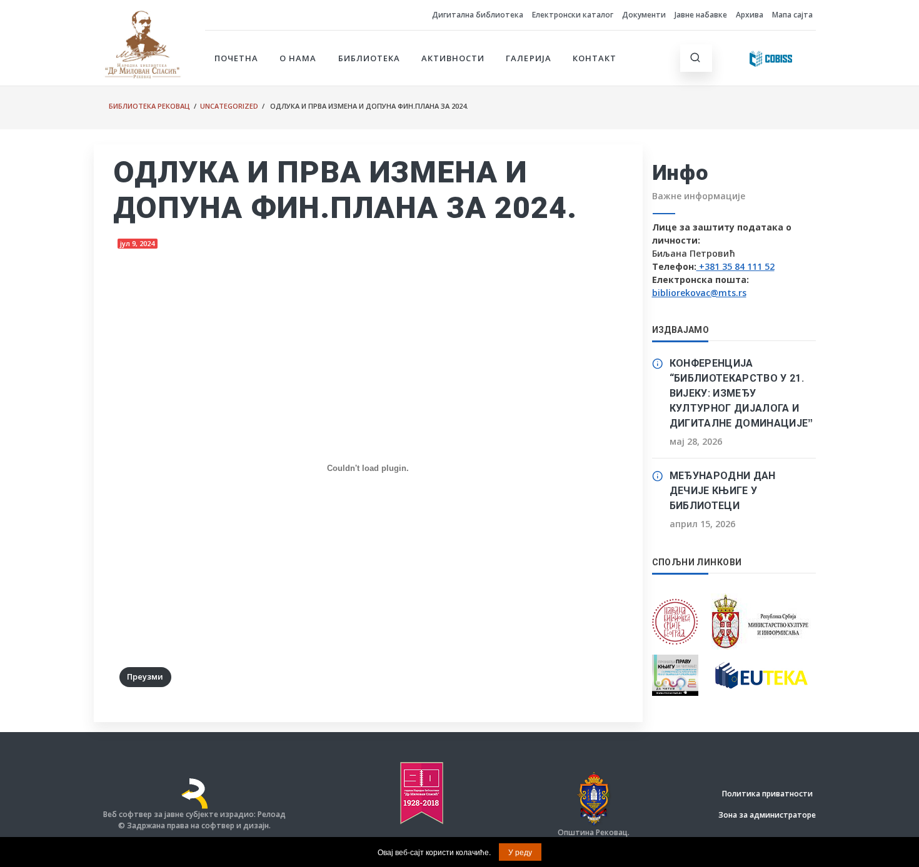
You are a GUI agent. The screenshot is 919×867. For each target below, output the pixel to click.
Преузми (145, 676)
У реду (520, 851)
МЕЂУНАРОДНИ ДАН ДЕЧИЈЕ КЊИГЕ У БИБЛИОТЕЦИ (723, 491)
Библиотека (369, 58)
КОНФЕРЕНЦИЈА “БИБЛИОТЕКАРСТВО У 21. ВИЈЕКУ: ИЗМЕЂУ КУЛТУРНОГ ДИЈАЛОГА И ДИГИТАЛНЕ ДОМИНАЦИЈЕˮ (741, 393)
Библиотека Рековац (149, 106)
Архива (749, 14)
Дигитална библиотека (477, 14)
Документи (644, 14)
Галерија (528, 58)
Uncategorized (229, 106)
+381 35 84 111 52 (735, 266)
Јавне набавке (701, 14)
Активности (453, 58)
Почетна (236, 58)
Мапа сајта (792, 14)
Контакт (594, 58)
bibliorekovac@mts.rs (699, 293)
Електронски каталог (572, 14)
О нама (297, 58)
